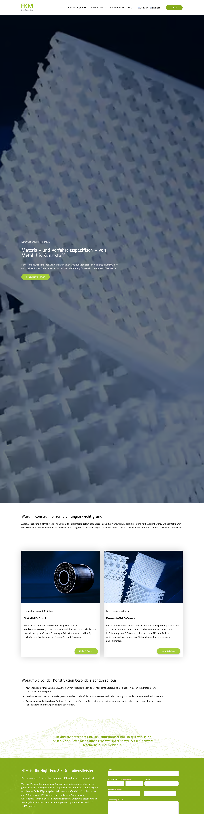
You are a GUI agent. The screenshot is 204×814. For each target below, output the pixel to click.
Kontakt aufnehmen (35, 277)
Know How (115, 7)
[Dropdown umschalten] (85, 7)
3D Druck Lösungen (73, 7)
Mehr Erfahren (86, 651)
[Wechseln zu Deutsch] (143, 7)
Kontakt (174, 7)
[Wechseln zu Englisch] (155, 7)
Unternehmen (96, 7)
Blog (130, 7)
